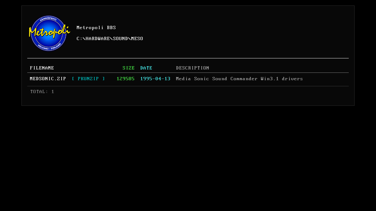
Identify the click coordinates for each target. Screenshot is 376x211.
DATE (146, 68)
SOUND (120, 38)
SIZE (129, 68)
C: (80, 38)
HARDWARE (98, 38)
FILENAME (42, 68)
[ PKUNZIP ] (88, 79)
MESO (137, 38)
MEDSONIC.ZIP (48, 79)
